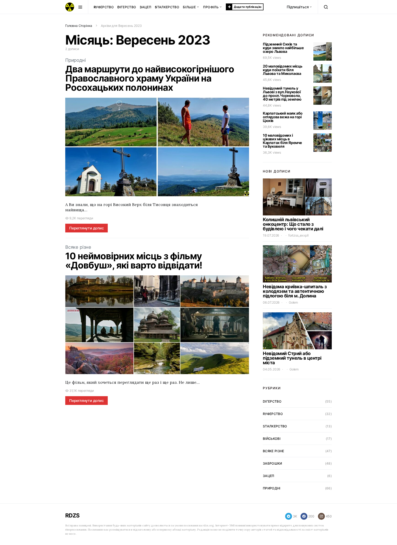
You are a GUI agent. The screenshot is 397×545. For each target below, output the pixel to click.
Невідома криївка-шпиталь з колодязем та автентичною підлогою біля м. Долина (295, 291)
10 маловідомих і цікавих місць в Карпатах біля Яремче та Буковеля (282, 141)
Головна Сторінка (78, 26)
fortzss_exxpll (298, 235)
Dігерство (272, 401)
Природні (75, 60)
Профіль (210, 7)
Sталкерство (275, 426)
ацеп (145, 7)
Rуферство (273, 414)
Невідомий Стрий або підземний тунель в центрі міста (292, 358)
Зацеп (268, 476)
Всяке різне (78, 247)
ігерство (126, 7)
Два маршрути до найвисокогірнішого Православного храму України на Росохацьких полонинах (149, 78)
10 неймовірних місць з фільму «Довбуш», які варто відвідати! (133, 260)
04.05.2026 (271, 369)
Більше (189, 7)
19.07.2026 (271, 235)
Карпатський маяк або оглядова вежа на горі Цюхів (283, 117)
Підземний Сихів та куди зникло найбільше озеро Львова (283, 48)
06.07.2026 (271, 302)
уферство (104, 7)
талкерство (167, 7)
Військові (272, 439)
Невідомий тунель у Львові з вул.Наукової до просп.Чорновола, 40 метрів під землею (282, 94)
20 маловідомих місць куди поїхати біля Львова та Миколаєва (282, 70)
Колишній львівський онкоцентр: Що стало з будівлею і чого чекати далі (293, 224)
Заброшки (272, 463)
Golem (293, 302)
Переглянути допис (86, 228)
